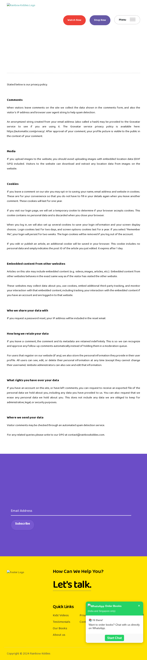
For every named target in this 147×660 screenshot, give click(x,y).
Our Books (60, 628)
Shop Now (100, 20)
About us (59, 635)
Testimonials (61, 622)
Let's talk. (72, 586)
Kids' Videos (61, 615)
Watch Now (74, 20)
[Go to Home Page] (21, 5)
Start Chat (114, 638)
